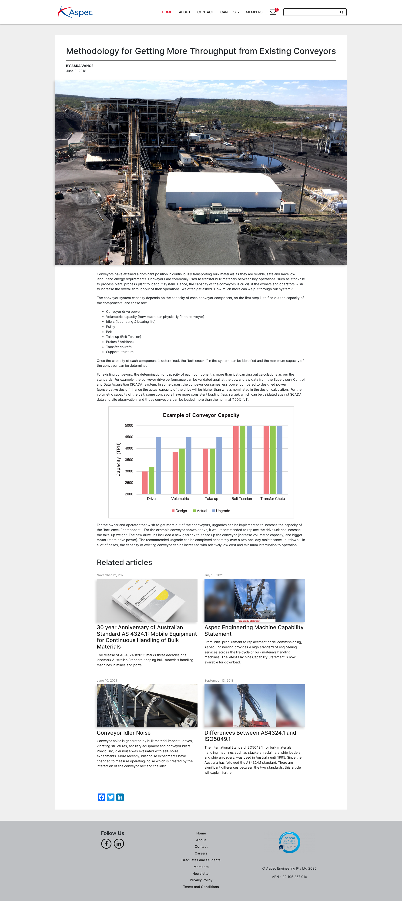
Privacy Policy (201, 880)
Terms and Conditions (201, 887)
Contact (205, 12)
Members (254, 12)
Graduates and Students (201, 860)
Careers (228, 12)
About (185, 12)
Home (167, 12)
